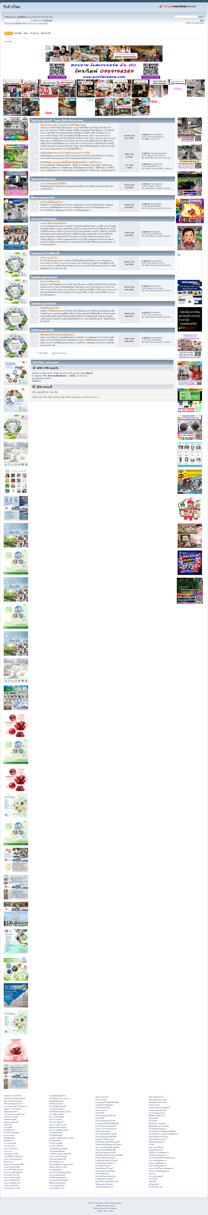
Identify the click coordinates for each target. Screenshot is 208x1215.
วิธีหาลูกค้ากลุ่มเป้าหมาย (13, 1104)
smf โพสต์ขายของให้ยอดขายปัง (107, 1142)
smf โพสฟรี (99, 1113)
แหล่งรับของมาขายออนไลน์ (159, 1108)
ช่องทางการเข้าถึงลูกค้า (12, 1109)
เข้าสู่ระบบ (36, 17)
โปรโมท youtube (55, 1143)
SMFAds (99, 1206)
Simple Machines (115, 1203)
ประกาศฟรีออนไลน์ (56, 1117)
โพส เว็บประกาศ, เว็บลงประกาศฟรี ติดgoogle (62, 125)
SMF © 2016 (103, 1203)
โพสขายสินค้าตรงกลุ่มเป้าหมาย (61, 1164)
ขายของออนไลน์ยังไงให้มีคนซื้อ (106, 1102)
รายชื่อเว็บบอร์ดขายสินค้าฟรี (60, 1154)
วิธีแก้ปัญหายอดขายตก (157, 1102)
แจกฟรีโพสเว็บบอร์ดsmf (58, 1149)
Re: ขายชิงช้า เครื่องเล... (153, 186)
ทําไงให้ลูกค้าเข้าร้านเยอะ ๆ (59, 1098)
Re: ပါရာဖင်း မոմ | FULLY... (155, 155)
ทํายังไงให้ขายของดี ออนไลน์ (14, 1098)
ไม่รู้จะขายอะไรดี (101, 1097)
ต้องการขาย (8, 1162)
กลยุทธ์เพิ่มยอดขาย (56, 1101)
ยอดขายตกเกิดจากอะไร (157, 1139)
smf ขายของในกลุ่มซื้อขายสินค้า (107, 1147)
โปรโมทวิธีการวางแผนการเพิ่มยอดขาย (163, 1134)
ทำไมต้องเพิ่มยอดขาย (157, 1142)
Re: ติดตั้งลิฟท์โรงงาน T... (153, 166)
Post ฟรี (152, 1174)
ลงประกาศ (8, 1151)
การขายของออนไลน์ (56, 1186)
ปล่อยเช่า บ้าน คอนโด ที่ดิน (14, 1164)
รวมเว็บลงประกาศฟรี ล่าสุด (14, 1114)
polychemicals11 (160, 153)
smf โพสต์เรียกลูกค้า (103, 1166)
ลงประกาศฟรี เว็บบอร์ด (58, 1156)
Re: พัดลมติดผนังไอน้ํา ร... (154, 206)
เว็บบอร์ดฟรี (153, 1118)
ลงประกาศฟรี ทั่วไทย (12, 1180)
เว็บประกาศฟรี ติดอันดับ (13, 1172)
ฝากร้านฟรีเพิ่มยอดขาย (51, 202)
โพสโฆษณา (8, 1141)
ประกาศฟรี (8, 1127)
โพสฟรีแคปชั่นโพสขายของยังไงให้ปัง (109, 1155)
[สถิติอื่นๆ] (36, 381)
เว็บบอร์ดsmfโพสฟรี (57, 1151)
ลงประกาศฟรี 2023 (11, 1186)
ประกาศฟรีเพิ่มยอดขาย (157, 1160)
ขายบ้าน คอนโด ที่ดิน (12, 1167)
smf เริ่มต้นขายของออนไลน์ (105, 1126)
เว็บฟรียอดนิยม (9, 1138)
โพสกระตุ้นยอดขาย (156, 1097)
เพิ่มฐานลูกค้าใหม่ (10, 1112)
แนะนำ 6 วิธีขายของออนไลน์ (60, 1172)
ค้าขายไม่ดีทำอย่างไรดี (57, 1106)
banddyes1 (158, 184)
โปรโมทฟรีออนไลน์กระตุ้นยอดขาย (162, 1158)
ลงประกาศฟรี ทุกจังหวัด (13, 1159)
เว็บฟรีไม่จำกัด (9, 1130)
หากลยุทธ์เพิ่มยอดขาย (57, 1096)
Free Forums (110, 1206)
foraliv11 (157, 232)
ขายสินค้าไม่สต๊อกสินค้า (104, 1105)
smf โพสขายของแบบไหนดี (105, 1152)
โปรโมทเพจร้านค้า (156, 1187)
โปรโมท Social (55, 1141)
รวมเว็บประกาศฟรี (11, 1117)
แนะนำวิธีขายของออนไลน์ (53, 223)
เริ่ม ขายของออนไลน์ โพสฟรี (106, 1134)
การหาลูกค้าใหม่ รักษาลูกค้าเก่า (15, 1106)
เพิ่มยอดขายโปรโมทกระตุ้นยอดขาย (57, 334)
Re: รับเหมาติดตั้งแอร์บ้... (153, 234)
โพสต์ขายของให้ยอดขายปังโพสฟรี (108, 1144)
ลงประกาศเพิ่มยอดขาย (157, 1163)
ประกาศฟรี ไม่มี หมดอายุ (13, 1170)
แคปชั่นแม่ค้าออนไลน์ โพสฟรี (106, 1160)
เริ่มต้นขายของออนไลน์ (57, 1178)
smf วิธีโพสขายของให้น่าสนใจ (106, 1181)
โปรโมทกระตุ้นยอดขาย (157, 1155)
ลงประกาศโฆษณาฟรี (12, 1183)
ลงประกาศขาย (9, 1135)
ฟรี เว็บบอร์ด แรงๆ (56, 1162)
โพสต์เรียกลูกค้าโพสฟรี (104, 1168)
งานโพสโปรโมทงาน (57, 1109)
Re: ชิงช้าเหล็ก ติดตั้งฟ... (153, 340)
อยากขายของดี (100, 1100)
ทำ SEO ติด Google (11, 1133)
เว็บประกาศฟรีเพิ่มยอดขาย (159, 1171)
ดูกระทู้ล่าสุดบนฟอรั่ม (41, 378)
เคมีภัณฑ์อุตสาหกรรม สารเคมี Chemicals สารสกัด (65, 153)
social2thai (158, 134)
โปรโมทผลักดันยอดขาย (158, 1129)
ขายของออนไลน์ (55, 1170)
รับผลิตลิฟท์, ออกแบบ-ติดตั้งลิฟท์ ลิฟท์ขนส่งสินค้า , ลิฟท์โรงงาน (70, 162)
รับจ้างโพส (11, 7)
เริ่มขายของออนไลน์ (102, 1108)
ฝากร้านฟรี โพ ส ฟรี (11, 1175)
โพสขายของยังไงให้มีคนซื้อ (105, 1150)
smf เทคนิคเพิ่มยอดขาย (104, 1187)
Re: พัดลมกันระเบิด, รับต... (154, 288)
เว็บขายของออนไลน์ (102, 1131)
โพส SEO (152, 1181)
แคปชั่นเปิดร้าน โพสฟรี (104, 1179)
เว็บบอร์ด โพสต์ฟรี (56, 1122)
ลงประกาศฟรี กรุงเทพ (12, 1178)
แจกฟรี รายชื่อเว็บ (56, 1146)
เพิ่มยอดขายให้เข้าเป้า (157, 1115)
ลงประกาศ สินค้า (55, 1119)
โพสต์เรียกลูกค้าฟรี (49, 308)
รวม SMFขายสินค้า (56, 1114)
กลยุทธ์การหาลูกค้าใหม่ (12, 1096)
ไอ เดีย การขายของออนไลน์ (105, 1129)
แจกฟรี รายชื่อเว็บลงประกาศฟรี (61, 1138)
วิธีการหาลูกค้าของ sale (13, 1101)
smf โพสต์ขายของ (102, 1174)
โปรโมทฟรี (153, 1121)
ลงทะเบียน (49, 17)
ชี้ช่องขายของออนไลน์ (57, 1183)
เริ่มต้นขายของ (154, 1105)
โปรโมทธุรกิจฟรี (55, 1133)
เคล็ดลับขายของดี (56, 1104)
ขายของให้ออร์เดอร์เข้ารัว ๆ (105, 1163)
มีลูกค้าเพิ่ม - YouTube (157, 1123)
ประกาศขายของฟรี (156, 1176)
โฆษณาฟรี (8, 1125)
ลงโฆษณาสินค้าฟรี (11, 1122)
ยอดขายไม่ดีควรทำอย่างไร (159, 1137)
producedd (158, 164)
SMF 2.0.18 (93, 1203)
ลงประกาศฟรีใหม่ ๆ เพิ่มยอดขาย (161, 1168)
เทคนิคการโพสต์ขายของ (104, 1139)
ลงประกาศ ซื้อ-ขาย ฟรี (57, 1125)
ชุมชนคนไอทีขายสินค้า (57, 1127)
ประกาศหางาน (9, 1146)
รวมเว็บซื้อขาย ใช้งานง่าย (13, 1156)
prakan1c (157, 286)
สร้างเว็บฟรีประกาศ (49, 281)
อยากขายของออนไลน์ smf (105, 1121)
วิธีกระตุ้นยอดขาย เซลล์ (158, 1100)
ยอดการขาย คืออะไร (156, 1147)
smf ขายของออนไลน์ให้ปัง (53, 183)
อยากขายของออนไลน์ (57, 1175)
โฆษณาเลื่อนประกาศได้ (58, 1167)
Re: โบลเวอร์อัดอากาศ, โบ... (155, 263)
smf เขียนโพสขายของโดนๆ (105, 1176)
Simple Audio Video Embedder (105, 1208)
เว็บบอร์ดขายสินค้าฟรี (57, 1159)
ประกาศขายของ (10, 1143)
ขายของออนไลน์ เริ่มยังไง (58, 1180)
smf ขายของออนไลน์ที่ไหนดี (105, 1137)
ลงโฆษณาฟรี (154, 1184)
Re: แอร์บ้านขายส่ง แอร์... (153, 315)
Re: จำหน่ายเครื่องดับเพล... (154, 137)
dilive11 (89, 373)
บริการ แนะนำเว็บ (49, 258)
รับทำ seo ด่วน (101, 1110)
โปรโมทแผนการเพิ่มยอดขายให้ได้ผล (162, 1131)
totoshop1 (158, 204)
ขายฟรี (151, 1144)
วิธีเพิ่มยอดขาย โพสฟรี (104, 1184)
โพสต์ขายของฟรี (10, 1119)
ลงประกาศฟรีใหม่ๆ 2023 (58, 1130)
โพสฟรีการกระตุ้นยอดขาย (159, 1152)
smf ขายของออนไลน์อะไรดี (105, 1115)
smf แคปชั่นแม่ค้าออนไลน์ (105, 1158)
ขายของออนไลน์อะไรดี (157, 1110)
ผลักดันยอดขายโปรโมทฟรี (159, 1126)
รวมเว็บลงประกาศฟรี (12, 1188)
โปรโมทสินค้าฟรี (55, 1135)
